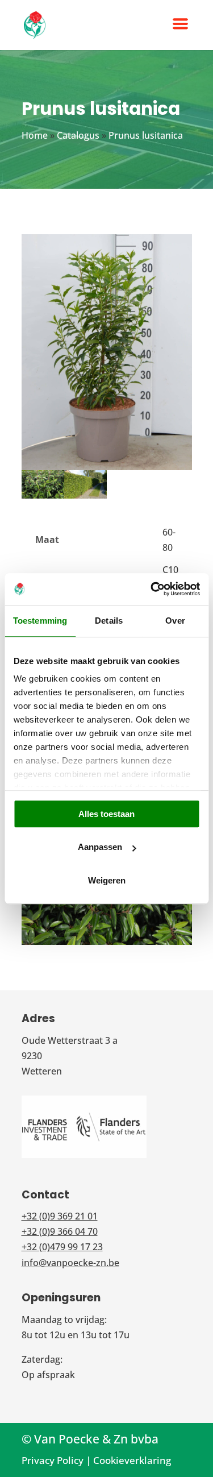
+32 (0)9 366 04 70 (60, 1231)
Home (35, 135)
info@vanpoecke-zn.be (70, 1262)
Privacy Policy (52, 1460)
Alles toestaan (106, 814)
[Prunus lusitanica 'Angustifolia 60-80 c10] (107, 470)
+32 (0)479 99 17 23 (62, 1246)
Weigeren (107, 880)
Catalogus (78, 135)
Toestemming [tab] (40, 620)
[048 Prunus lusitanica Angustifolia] (85, 498)
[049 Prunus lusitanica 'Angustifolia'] (43, 498)
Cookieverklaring (132, 1460)
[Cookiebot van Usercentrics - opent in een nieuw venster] (151, 589)
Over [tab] (175, 620)
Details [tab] (109, 620)
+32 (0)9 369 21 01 (60, 1216)
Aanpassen (100, 847)
